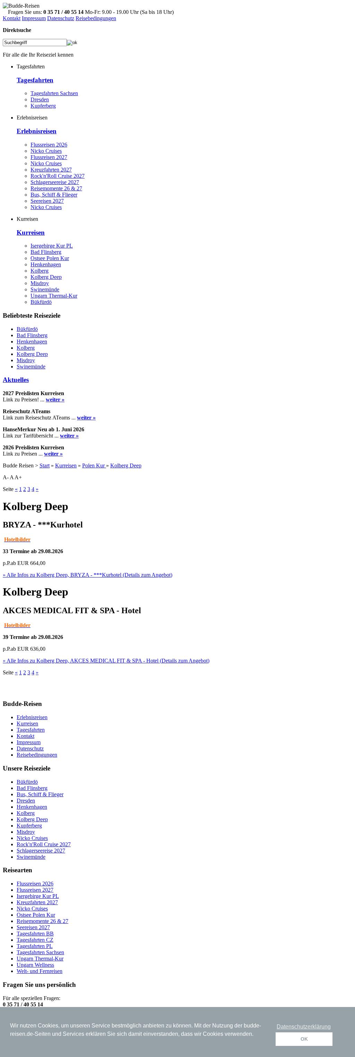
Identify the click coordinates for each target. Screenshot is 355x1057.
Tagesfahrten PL (35, 946)
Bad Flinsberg (46, 252)
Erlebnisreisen (37, 131)
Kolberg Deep (46, 277)
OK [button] (304, 1039)
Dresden (40, 99)
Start (45, 465)
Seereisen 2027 (47, 201)
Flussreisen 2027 (49, 157)
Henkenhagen (46, 264)
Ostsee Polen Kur (50, 258)
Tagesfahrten (35, 80)
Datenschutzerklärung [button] (304, 1027)
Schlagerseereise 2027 (55, 182)
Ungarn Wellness (35, 965)
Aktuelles (16, 379)
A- (6, 477)
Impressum (34, 18)
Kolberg (40, 271)
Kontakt (11, 18)
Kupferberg (43, 106)
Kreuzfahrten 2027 (51, 170)
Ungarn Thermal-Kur (54, 296)
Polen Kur (94, 465)
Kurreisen (31, 232)
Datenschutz (60, 18)
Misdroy (40, 283)
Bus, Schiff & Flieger (54, 195)
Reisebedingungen (96, 18)
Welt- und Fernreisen (39, 971)
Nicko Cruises (46, 151)
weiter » (55, 399)
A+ (18, 477)
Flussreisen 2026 (49, 145)
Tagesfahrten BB (35, 934)
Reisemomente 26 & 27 (56, 188)
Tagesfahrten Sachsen (54, 93)
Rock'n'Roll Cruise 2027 (58, 176)
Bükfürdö (41, 302)
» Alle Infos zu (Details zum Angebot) (87, 575)
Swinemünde (45, 289)
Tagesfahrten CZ (35, 940)
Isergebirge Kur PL (52, 246)
